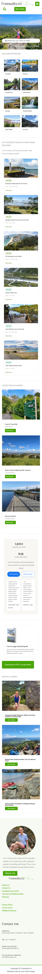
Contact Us (6, 888)
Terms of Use (7, 907)
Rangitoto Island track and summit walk (17, 220)
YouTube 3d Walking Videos (12, 893)
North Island (8, 427)
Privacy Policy (7, 904)
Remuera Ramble (10, 516)
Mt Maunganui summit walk (13, 256)
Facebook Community (10, 891)
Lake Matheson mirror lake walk (14, 329)
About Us (5, 885)
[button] (37, 4)
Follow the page (28, 574)
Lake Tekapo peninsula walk (13, 366)
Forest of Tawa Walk (11, 424)
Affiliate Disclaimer (9, 910)
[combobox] (21, 41)
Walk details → (9, 190)
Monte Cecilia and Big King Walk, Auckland (17, 470)
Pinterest (5, 896)
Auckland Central (9, 473)
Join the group (13, 574)
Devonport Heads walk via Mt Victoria (16, 184)
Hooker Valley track (11, 293)
